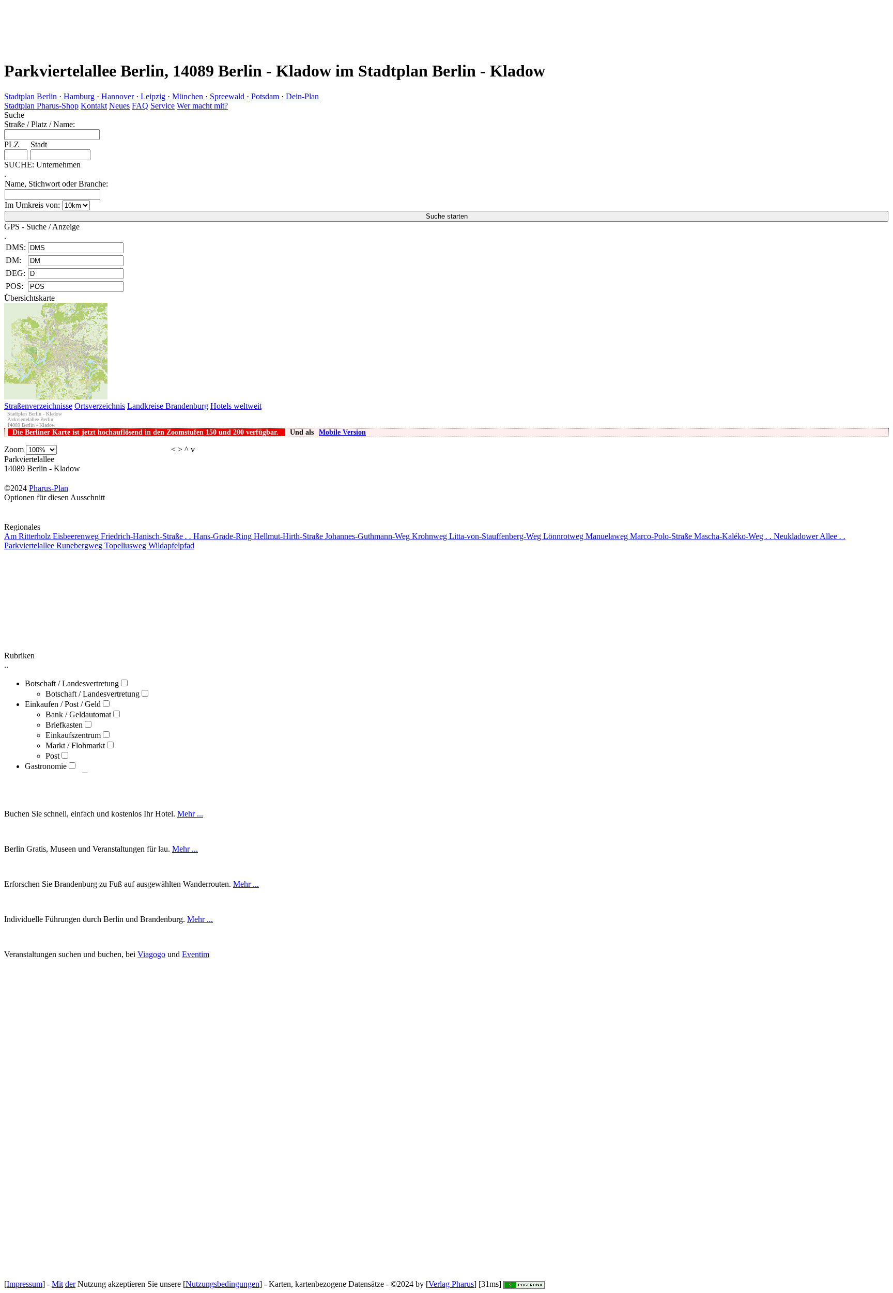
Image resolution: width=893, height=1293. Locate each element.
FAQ (140, 105)
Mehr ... (190, 813)
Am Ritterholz (28, 536)
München (187, 96)
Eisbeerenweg (77, 536)
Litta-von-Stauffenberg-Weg (496, 536)
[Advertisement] (188, 23)
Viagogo (151, 954)
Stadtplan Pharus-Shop (41, 105)
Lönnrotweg (564, 536)
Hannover (117, 96)
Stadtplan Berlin (31, 96)
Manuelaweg (608, 536)
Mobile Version (342, 432)
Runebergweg (80, 545)
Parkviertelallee (30, 545)
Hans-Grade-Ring (223, 536)
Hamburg (79, 96)
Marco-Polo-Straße (662, 536)
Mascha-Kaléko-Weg (733, 536)
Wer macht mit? (202, 105)
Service (162, 105)
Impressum (24, 1284)
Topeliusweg (126, 545)
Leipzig (152, 96)
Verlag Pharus (451, 1284)
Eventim (195, 954)
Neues (119, 105)
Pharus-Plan (48, 488)
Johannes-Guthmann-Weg (368, 536)
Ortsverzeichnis (99, 406)
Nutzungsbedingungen (222, 1284)
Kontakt (94, 105)
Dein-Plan (301, 96)
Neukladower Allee (809, 536)
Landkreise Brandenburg (167, 406)
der (70, 1284)
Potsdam (265, 96)
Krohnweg (430, 536)
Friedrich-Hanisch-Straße (146, 536)
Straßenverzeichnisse (38, 406)
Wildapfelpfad (171, 545)
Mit (57, 1284)
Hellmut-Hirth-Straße (289, 536)
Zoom (14, 449)
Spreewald (227, 96)
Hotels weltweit (235, 406)
